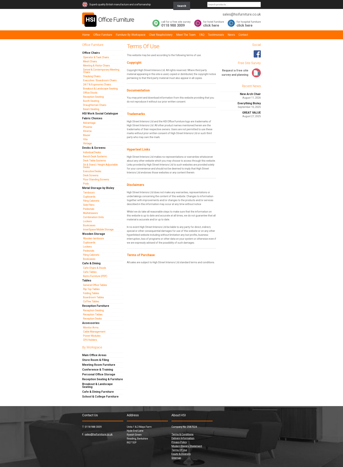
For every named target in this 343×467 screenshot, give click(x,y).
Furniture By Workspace (130, 34)
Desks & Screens (94, 147)
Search (181, 6)
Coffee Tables (91, 301)
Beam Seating (91, 109)
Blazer (86, 135)
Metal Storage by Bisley (98, 188)
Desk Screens (90, 175)
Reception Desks (92, 318)
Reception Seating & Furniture (102, 379)
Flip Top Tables (91, 289)
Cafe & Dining (91, 263)
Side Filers (89, 204)
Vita (85, 139)
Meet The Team (186, 34)
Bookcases (89, 225)
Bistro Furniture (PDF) (95, 276)
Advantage (89, 122)
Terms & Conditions (182, 434)
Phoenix (87, 127)
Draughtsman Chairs (94, 105)
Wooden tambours (93, 238)
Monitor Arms (91, 327)
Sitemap (176, 457)
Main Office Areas (94, 355)
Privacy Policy (179, 442)
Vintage (87, 143)
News (231, 34)
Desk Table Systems (94, 160)
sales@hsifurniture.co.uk (99, 434)
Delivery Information (183, 438)
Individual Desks (92, 152)
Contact (243, 34)
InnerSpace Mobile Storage (98, 229)
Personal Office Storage (98, 374)
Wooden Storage (93, 234)
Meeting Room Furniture (98, 364)
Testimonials (216, 34)
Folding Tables (91, 293)
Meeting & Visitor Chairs (96, 65)
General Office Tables (95, 285)
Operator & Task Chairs (96, 57)
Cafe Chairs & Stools (94, 267)
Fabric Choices (92, 118)
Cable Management (94, 331)
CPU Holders (90, 339)
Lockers (87, 221)
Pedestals (88, 209)
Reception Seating (93, 96)
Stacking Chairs (92, 76)
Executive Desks (92, 171)
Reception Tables (93, 314)
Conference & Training (97, 369)
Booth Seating (91, 100)
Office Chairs (91, 52)
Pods (86, 183)
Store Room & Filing (95, 360)
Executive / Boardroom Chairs (100, 80)
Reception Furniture (95, 306)
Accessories (91, 323)
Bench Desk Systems (95, 156)
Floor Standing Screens (96, 179)
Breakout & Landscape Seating (100, 88)
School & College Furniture (100, 396)
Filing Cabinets (91, 200)
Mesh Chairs (90, 61)
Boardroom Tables (93, 297)
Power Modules (92, 335)
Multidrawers (90, 213)
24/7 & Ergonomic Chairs (97, 84)
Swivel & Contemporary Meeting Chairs (101, 71)
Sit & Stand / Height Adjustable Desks (100, 166)
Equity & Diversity (181, 454)
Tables (86, 280)
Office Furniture (102, 34)
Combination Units (93, 217)
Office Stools (90, 92)
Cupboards (89, 196)
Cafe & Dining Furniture (98, 391)
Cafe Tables (90, 272)
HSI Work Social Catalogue (100, 113)
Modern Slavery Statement (187, 446)
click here (213, 23)
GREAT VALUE (251, 112)
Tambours (89, 192)
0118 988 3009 (176, 23)
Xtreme (87, 131)
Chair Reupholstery (161, 34)
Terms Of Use (179, 450)
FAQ (201, 34)
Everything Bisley (249, 103)
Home (86, 34)
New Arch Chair (250, 94)
